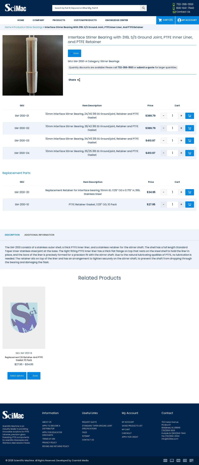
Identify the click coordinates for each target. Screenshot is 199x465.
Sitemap (86, 436)
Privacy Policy (49, 442)
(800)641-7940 (179, 433)
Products (59, 20)
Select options (17, 375)
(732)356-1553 (168, 430)
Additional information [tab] (39, 234)
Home (20, 20)
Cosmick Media (80, 460)
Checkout (127, 433)
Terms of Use (48, 438)
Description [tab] (12, 234)
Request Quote (89, 422)
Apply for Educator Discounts (52, 433)
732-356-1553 (184, 4)
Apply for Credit (130, 437)
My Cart (126, 429)
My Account (128, 422)
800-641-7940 (185, 8)
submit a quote (145, 67)
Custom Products (85, 20)
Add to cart (189, 116)
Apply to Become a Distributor (51, 427)
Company (38, 20)
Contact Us (183, 12)
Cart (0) (168, 19)
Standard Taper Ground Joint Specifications (97, 427)
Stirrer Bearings (34, 27)
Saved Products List (132, 425)
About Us (46, 422)
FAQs (84, 432)
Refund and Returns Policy (55, 446)
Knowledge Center (116, 20)
